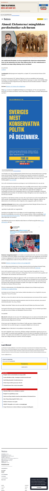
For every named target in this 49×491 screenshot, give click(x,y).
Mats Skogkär (3, 470)
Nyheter (2, 485)
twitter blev (37, 268)
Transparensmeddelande (15, 15)
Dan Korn (2, 472)
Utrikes (2, 488)
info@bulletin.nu (7, 457)
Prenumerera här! (5, 464)
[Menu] (2, 19)
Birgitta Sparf (3, 479)
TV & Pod (3, 487)
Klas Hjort (3, 471)
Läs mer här (43, 484)
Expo (5, 89)
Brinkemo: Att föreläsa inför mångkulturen (15, 86)
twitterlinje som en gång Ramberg (9, 289)
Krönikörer (26, 485)
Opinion (26, 487)
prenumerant (12, 361)
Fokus (26, 488)
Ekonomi (2, 490)
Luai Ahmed (3, 69)
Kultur (26, 490)
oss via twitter (13, 180)
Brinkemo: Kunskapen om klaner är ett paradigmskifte (18, 263)
